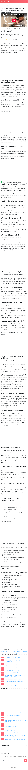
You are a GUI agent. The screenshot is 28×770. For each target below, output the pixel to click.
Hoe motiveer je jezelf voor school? (13, 657)
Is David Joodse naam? (10, 724)
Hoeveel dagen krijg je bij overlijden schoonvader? (13, 660)
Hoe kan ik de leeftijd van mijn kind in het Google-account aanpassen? (14, 684)
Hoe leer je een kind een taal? (12, 670)
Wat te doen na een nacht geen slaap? (14, 668)
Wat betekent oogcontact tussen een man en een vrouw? (15, 720)
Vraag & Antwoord (9, 5)
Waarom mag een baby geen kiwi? (13, 713)
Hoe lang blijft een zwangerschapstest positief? (14, 664)
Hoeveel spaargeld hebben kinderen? (13, 715)
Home (2, 5)
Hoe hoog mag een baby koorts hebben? (14, 681)
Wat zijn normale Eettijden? (11, 673)
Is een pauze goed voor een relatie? (13, 679)
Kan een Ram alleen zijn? (11, 726)
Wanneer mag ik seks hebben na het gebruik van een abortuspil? (15, 736)
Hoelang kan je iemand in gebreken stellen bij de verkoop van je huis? (15, 729)
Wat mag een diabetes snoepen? (13, 717)
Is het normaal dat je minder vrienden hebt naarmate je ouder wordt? (14, 676)
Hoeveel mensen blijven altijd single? (13, 733)
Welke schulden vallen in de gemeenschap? (15, 739)
